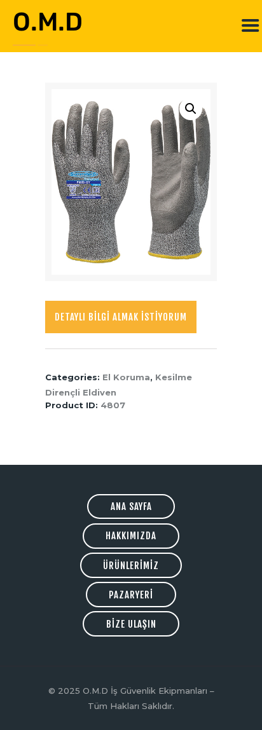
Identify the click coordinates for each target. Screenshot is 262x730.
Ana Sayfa (131, 506)
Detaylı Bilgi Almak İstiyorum (121, 317)
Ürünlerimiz (131, 566)
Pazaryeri (131, 595)
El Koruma (126, 377)
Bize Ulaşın (131, 624)
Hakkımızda (131, 536)
